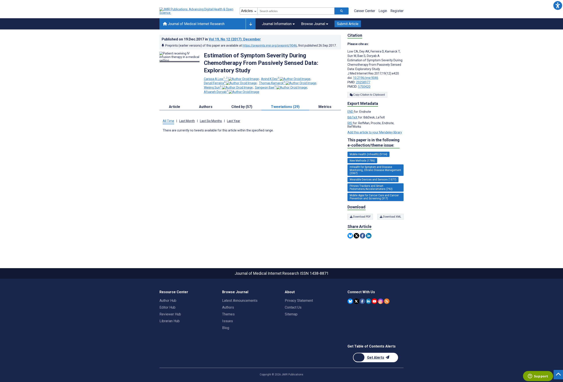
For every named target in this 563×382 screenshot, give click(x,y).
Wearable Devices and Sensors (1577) (373, 179)
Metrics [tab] (324, 107)
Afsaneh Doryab (216, 92)
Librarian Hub (169, 321)
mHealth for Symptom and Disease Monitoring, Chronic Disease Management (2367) (375, 170)
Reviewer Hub (170, 314)
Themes (228, 314)
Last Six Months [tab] (211, 121)
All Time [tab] (168, 121)
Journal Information (277, 24)
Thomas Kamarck (272, 83)
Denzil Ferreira (214, 83)
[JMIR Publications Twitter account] (356, 301)
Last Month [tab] (187, 121)
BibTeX (352, 117)
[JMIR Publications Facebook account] (362, 301)
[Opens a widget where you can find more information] (538, 376)
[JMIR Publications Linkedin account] (368, 301)
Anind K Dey (270, 79)
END (350, 111)
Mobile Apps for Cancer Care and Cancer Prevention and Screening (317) (374, 197)
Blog (225, 328)
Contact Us (293, 307)
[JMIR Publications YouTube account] (374, 301)
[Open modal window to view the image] (179, 61)
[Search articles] (342, 11)
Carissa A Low (216, 79)
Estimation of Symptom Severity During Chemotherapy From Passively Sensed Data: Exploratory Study (261, 63)
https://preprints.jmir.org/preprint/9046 (270, 45)
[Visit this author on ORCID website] (243, 79)
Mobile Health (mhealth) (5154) (368, 154)
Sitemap (291, 314)
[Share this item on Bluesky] (350, 235)
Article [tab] (174, 107)
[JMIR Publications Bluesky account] (350, 301)
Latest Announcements (240, 300)
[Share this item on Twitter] (356, 235)
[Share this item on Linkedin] (368, 235)
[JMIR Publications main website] (196, 11)
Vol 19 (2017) (235, 39)
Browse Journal (313, 24)
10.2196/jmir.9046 (365, 78)
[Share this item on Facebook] (362, 235)
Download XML (391, 216)
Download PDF (362, 216)
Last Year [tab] (233, 121)
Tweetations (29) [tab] (285, 107)
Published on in (211, 39)
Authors (228, 307)
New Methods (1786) (362, 160)
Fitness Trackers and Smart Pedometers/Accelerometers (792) (371, 187)
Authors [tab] (205, 107)
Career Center (364, 11)
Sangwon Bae (265, 87)
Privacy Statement (299, 300)
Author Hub (167, 300)
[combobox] (296, 11)
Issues (227, 321)
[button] (558, 5)
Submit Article (347, 24)
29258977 (363, 82)
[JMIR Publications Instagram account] (380, 301)
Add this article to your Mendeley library (374, 132)
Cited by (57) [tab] (241, 107)
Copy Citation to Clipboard (369, 94)
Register (397, 11)
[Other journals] (251, 24)
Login (382, 11)
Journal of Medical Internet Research (196, 24)
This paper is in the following (373, 142)
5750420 (364, 86)
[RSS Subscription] (386, 301)
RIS (350, 123)
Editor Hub (167, 307)
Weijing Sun (212, 87)
